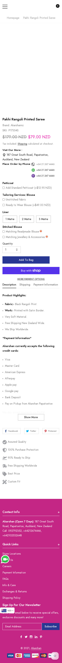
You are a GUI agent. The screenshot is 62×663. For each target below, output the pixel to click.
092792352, (15, 531)
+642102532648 (12, 535)
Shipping (22, 144)
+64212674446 (32, 531)
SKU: (5, 130)
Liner (5, 212)
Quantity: (7, 243)
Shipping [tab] (25, 284)
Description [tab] (9, 284)
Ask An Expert (31, 109)
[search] (47, 6)
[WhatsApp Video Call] (5, 559)
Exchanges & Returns (14, 591)
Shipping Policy (11, 598)
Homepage (13, 18)
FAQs (5, 579)
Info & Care (9, 585)
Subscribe (51, 626)
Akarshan (36, 648)
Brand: (6, 125)
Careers (6, 566)
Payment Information (14, 572)
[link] (21, 636)
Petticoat (7, 183)
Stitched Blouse (12, 227)
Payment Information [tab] (46, 284)
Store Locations (11, 553)
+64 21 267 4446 (45, 164)
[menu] (4, 6)
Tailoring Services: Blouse (18, 195)
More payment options (31, 279)
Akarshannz (17, 125)
